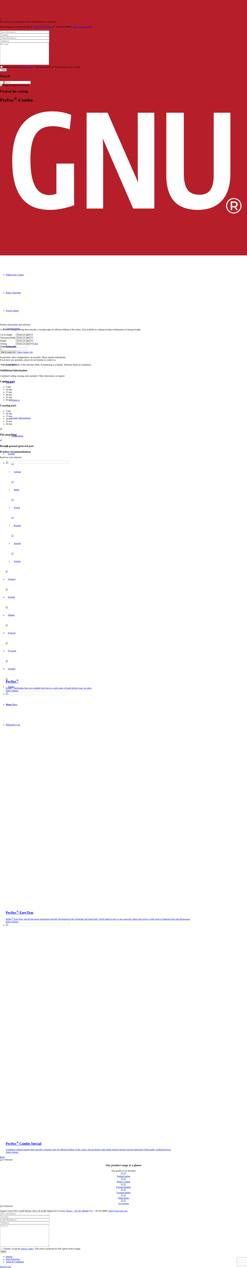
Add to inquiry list (8, 352)
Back (2, 1157)
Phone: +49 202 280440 (77, 1211)
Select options (12, 690)
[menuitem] (126, 1256)
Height (3, 340)
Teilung (3, 343)
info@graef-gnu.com (82, 27)
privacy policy (27, 67)
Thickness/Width (7, 337)
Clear (35, 343)
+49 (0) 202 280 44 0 (42, 27)
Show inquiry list (25, 352)
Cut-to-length (6, 334)
